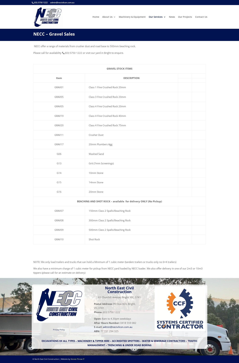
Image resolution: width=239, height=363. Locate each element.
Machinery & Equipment (132, 17)
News (172, 17)
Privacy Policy (59, 329)
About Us (107, 17)
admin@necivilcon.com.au (62, 2)
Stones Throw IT (77, 359)
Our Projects (185, 17)
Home (96, 17)
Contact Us (201, 17)
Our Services (156, 17)
